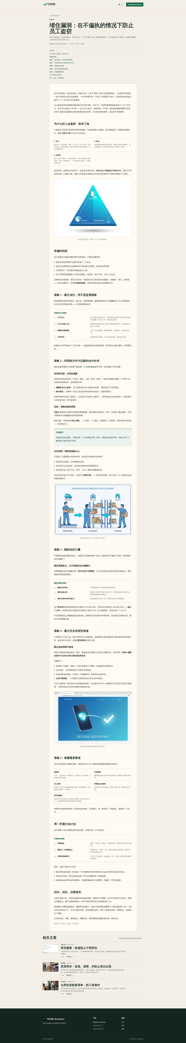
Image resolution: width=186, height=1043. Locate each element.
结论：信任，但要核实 (56, 78)
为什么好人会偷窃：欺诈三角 (58, 54)
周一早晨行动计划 (55, 75)
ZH (120, 4)
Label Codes (98, 1029)
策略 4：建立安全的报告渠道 (58, 69)
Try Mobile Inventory (135, 4)
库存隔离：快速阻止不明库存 (79, 948)
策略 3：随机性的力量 (56, 66)
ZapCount (97, 1025)
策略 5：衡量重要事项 (56, 72)
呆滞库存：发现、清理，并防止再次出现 (86, 966)
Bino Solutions (138, 1039)
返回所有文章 (54, 15)
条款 (122, 1025)
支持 (122, 1022)
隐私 (122, 1029)
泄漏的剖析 (53, 57)
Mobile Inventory (99, 1022)
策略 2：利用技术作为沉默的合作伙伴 (61, 63)
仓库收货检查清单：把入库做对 (80, 985)
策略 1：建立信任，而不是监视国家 (60, 60)
